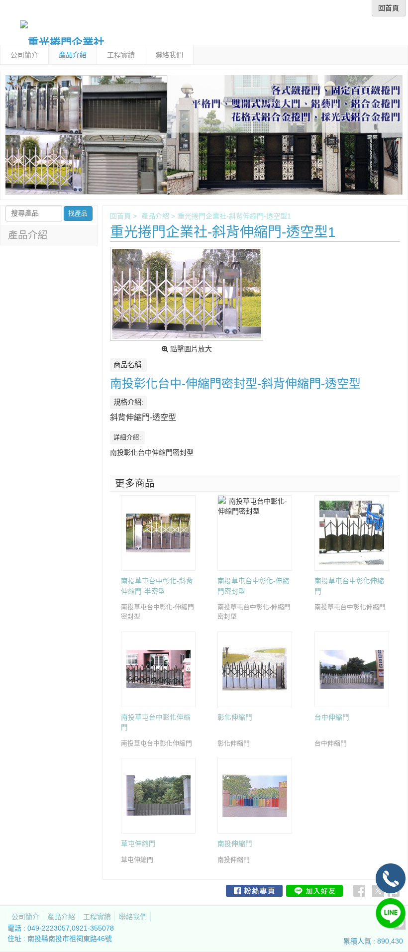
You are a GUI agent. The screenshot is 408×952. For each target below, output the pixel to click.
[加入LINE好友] (314, 891)
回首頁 (120, 216)
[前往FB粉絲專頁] (254, 891)
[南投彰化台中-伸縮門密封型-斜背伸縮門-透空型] (186, 294)
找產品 (78, 213)
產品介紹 (155, 216)
